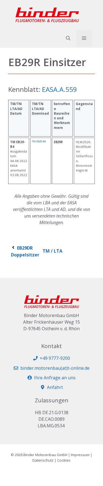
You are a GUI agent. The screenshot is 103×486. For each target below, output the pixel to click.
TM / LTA (52, 251)
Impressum (80, 454)
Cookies (64, 460)
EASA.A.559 (58, 89)
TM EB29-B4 (39, 141)
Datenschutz (43, 460)
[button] (68, 38)
